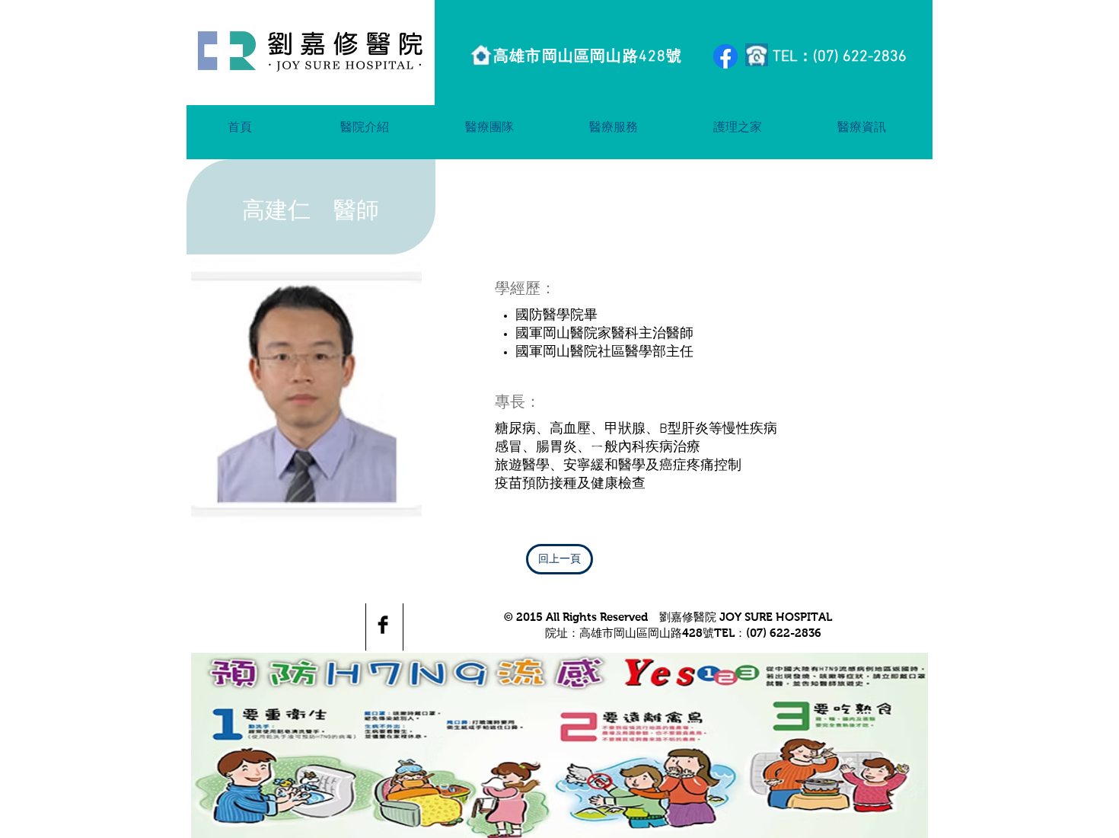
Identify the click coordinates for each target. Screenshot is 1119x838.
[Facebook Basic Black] (383, 625)
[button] (364, 126)
